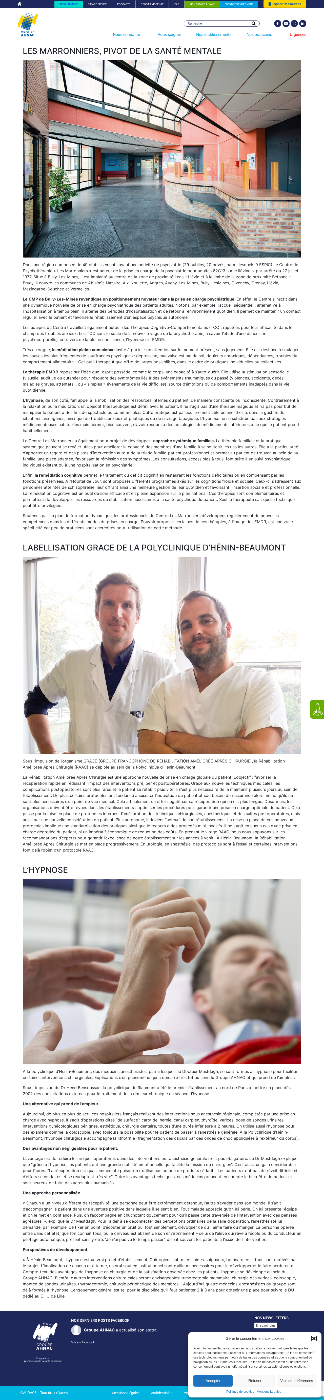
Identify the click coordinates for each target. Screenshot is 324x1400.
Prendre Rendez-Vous (239, 4)
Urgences (298, 34)
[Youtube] (286, 23)
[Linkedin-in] (302, 23)
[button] (313, 1338)
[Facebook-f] (277, 23)
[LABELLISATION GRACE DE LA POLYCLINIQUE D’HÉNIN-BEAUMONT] (162, 654)
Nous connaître (126, 34)
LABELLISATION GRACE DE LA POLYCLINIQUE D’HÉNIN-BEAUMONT (154, 548)
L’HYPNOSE (45, 870)
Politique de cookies (240, 1391)
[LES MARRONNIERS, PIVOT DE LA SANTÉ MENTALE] (162, 158)
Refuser (254, 1380)
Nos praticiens (259, 34)
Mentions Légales (269, 1391)
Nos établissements (213, 34)
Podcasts (123, 4)
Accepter (213, 1380)
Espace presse (97, 4)
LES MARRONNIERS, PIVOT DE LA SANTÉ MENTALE (122, 51)
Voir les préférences (296, 1380)
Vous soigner (169, 34)
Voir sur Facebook (83, 1342)
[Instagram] (294, 23)
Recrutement (68, 4)
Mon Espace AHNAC (202, 4)
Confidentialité (161, 1393)
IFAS (176, 4)
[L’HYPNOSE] (162, 971)
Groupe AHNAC (99, 1329)
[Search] (253, 23)
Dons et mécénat (152, 4)
